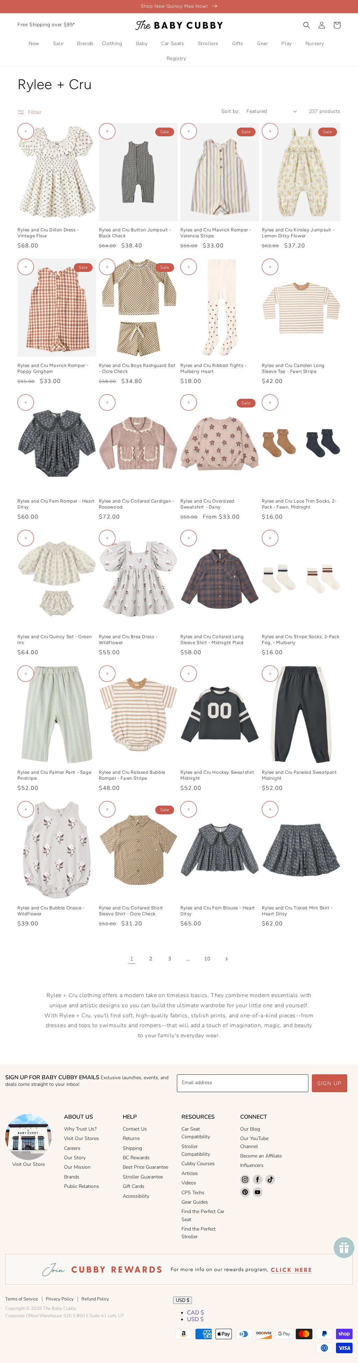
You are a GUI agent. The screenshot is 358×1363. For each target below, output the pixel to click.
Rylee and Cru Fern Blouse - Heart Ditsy (217, 910)
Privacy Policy (60, 1299)
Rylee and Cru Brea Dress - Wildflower (128, 639)
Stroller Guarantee (143, 1177)
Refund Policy (95, 1299)
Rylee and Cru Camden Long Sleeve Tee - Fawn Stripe (293, 368)
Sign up (329, 1083)
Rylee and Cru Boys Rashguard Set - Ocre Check (137, 368)
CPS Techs (193, 1192)
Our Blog (250, 1129)
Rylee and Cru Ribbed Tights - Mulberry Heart (213, 368)
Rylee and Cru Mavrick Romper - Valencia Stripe (215, 232)
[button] (306, 25)
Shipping (132, 1148)
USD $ (182, 1300)
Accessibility (136, 1196)
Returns (131, 1138)
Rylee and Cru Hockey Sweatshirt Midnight (217, 775)
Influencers (252, 1165)
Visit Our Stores (81, 1138)
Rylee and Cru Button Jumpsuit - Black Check (135, 232)
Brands (71, 1177)
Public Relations (81, 1186)
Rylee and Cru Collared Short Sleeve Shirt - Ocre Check (131, 910)
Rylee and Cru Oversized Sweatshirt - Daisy (207, 504)
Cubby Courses (198, 1163)
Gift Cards (133, 1186)
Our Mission (77, 1167)
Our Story (75, 1157)
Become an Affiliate (261, 1156)
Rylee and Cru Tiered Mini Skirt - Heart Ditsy (297, 910)
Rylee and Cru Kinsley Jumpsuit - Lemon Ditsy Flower (298, 232)
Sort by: (230, 111)
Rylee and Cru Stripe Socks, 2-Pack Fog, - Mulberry (300, 639)
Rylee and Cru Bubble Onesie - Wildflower (51, 910)
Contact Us (135, 1129)
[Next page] (226, 959)
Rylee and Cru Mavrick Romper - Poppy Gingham (52, 368)
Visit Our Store (28, 1164)
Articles (189, 1173)
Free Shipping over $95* (46, 24)
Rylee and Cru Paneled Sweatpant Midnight (299, 775)
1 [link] (132, 959)
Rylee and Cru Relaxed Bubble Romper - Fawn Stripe (132, 775)
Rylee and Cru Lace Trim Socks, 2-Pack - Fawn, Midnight (299, 504)
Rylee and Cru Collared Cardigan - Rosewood (136, 504)
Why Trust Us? (80, 1129)
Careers (72, 1148)
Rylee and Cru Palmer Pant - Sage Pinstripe (54, 775)
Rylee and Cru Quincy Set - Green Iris (54, 639)
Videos (188, 1183)
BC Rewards (136, 1157)
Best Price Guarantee (145, 1167)
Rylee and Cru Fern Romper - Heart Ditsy (56, 504)
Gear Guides (194, 1202)
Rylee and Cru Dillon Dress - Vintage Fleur (48, 232)
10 (207, 958)
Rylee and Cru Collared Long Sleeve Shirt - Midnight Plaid (212, 639)
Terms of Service (21, 1299)
